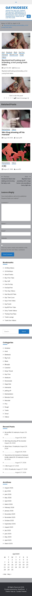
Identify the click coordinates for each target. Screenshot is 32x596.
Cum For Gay (9, 284)
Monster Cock (14, 54)
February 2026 (9, 507)
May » (9, 574)
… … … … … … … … (10, 438)
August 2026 (9, 488)
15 (8, 565)
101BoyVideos (9, 268)
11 (20, 562)
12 (23, 562)
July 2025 (8, 530)
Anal (3, 52)
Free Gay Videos (10, 291)
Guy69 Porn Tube (10, 307)
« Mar (4, 574)
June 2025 (8, 534)
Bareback (9, 52)
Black (15, 52)
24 (16, 567)
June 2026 (8, 494)
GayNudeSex (17, 7)
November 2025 (10, 517)
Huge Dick (8, 384)
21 (5, 567)
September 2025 (10, 524)
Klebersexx (17, 68)
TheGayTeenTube (10, 314)
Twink (7, 410)
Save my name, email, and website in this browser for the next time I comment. (14, 249)
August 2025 (9, 527)
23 (12, 567)
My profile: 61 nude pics (12, 432)
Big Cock (7, 358)
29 (8, 570)
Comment (5, 202)
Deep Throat (9, 371)
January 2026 (9, 511)
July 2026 (8, 491)
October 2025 (9, 520)
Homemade (8, 381)
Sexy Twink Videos (11, 310)
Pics (6, 404)
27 (27, 567)
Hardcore (7, 377)
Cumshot (7, 368)
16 (12, 565)
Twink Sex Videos (10, 320)
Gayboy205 (18, 138)
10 (16, 562)
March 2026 (9, 504)
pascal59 (18, 169)
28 (5, 570)
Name (3, 223)
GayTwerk (8, 304)
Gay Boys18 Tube (10, 294)
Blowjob (7, 364)
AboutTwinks (9, 274)
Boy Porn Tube (9, 278)
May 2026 (8, 497)
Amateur (7, 348)
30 (12, 570)
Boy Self (7, 281)
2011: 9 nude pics (10, 469)
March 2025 (9, 543)
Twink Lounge (9, 317)
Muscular (7, 400)
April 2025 (8, 540)
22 (8, 567)
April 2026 (8, 501)
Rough (22, 54)
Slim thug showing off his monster (13, 133)
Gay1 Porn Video (10, 301)
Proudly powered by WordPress (14, 589)
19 (23, 565)
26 (23, 567)
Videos (4, 57)
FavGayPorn (9, 287)
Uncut (6, 413)
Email (3, 231)
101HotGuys (9, 271)
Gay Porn (22, 52)
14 (5, 565)
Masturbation (6, 129)
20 (27, 565)
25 (20, 567)
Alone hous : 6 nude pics (12, 446)
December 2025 (10, 514)
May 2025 (8, 537)
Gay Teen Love (9, 297)
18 (20, 565)
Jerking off (8, 391)
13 (27, 562)
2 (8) (4, 166)
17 (16, 565)
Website (4, 238)
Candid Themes (21, 591)
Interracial (5, 54)
